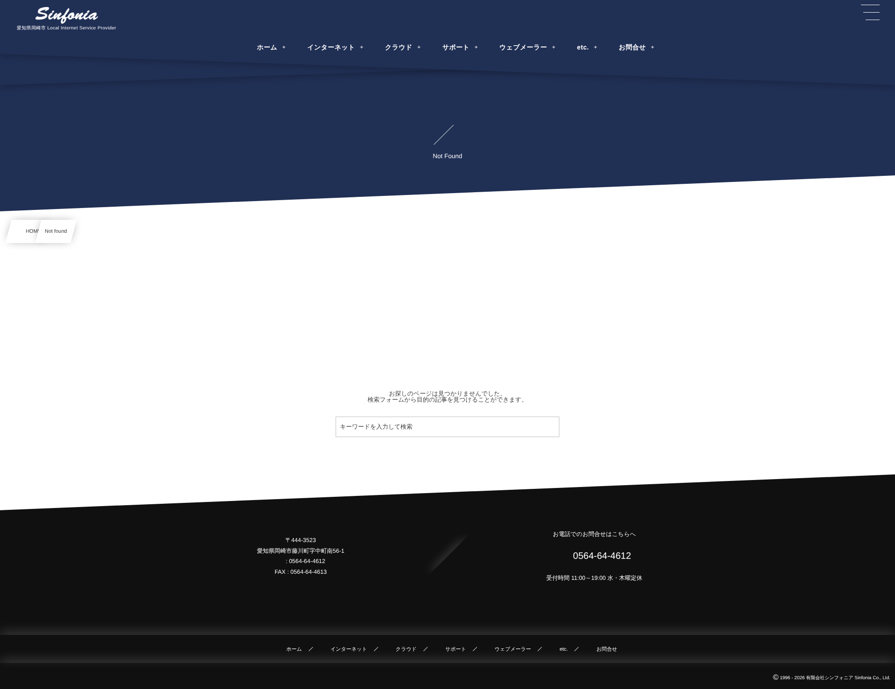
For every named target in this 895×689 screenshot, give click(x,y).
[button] (870, 12)
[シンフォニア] (66, 15)
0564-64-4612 (601, 556)
